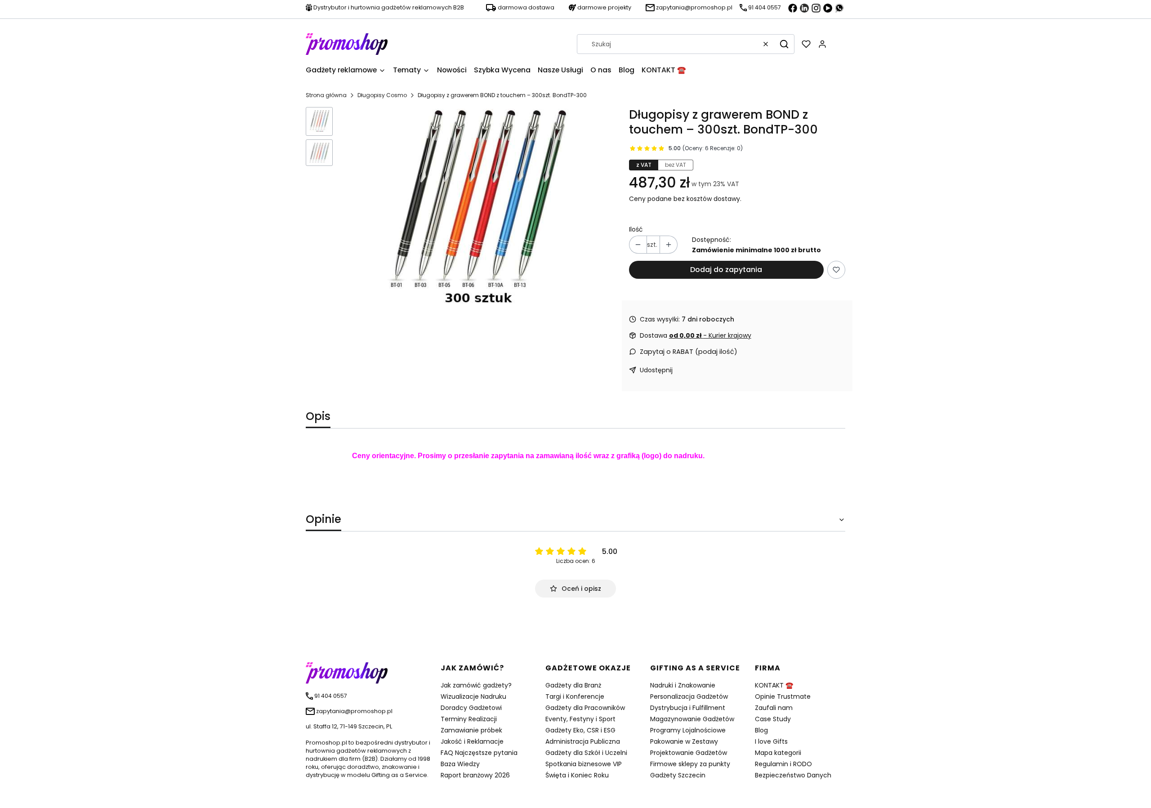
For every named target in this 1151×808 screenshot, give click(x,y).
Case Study (773, 718)
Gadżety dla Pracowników (585, 707)
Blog (761, 730)
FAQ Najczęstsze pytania (479, 752)
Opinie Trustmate (783, 696)
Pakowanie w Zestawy (684, 741)
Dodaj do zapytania (726, 269)
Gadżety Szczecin (677, 775)
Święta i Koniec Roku (577, 775)
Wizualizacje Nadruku (473, 696)
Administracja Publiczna (582, 741)
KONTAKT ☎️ (774, 685)
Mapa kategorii (778, 752)
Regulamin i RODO (783, 763)
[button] (784, 44)
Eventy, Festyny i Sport (580, 718)
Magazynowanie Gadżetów (692, 718)
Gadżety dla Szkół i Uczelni (586, 752)
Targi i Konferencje (574, 696)
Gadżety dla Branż (573, 685)
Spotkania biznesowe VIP (583, 763)
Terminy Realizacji (469, 718)
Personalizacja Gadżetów (689, 696)
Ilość (636, 229)
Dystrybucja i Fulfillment (687, 707)
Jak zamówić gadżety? (476, 685)
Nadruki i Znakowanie (682, 685)
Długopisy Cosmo (382, 95)
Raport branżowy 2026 (475, 775)
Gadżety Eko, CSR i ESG (580, 730)
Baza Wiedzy (460, 763)
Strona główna (326, 95)
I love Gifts (771, 741)
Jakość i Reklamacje (472, 741)
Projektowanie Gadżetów (688, 752)
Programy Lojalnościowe (688, 730)
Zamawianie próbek (471, 730)
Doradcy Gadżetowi (471, 707)
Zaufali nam (774, 707)
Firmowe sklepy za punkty (690, 763)
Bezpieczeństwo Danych (793, 775)
